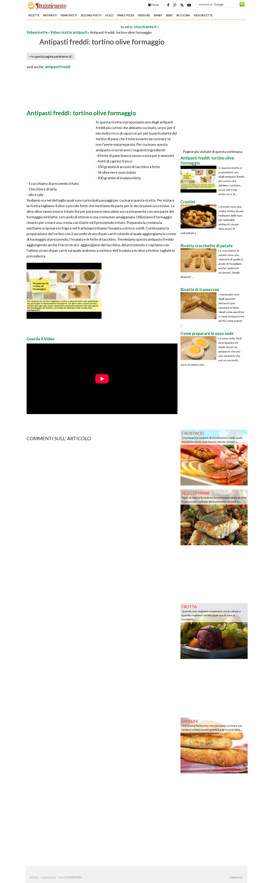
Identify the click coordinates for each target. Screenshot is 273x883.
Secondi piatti (91, 15)
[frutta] (214, 630)
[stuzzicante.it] (47, 5)
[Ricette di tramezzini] (199, 305)
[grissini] (214, 745)
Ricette (33, 15)
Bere (169, 15)
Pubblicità (236, 877)
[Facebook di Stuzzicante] (168, 5)
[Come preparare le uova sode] (199, 348)
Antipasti (50, 15)
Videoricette (203, 15)
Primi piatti (69, 15)
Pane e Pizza (125, 15)
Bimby (158, 15)
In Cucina (183, 15)
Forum (155, 4)
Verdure (144, 15)
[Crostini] (199, 216)
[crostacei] (214, 457)
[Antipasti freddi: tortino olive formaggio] (199, 179)
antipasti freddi (57, 67)
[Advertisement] (73, 26)
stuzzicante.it (145, 27)
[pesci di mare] (214, 517)
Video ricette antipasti (68, 32)
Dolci (109, 15)
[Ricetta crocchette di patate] (199, 260)
